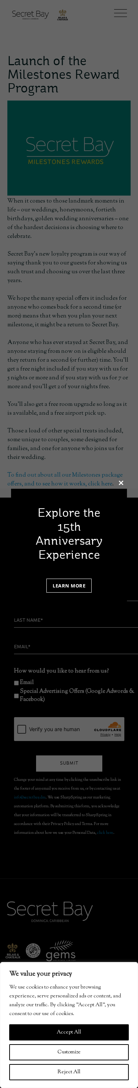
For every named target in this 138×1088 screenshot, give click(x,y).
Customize (69, 1052)
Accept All (69, 1032)
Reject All (69, 1072)
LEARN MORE (69, 585)
